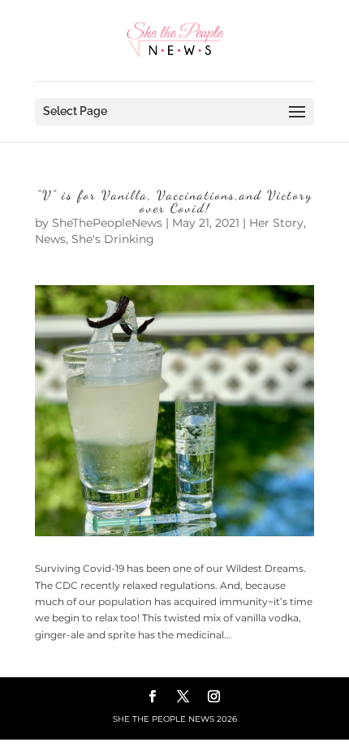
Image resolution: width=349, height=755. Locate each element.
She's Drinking (112, 239)
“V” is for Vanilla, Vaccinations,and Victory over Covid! (174, 201)
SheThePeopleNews (107, 222)
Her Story (276, 222)
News (50, 239)
